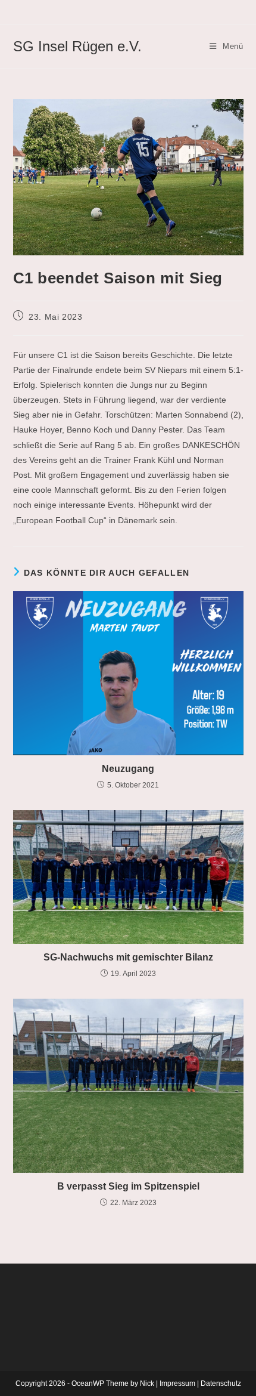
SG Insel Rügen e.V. (77, 46)
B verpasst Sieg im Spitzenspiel (128, 1186)
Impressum (177, 1383)
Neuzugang (128, 769)
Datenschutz (221, 1383)
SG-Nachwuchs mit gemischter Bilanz (128, 957)
